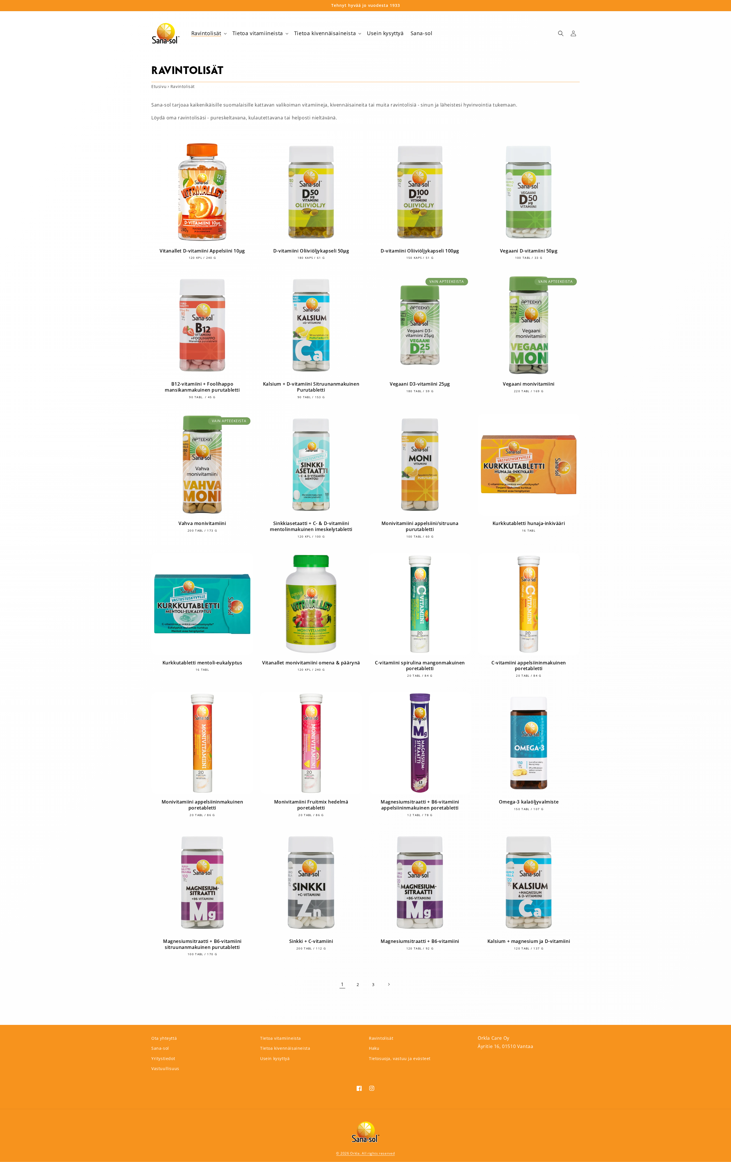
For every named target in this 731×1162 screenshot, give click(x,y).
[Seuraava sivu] (388, 984)
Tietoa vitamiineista (280, 1038)
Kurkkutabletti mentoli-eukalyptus (202, 663)
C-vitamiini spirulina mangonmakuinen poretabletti (420, 666)
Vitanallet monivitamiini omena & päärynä (311, 663)
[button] (208, 33)
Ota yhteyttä (164, 1038)
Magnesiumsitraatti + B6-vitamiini (420, 941)
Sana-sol (160, 1048)
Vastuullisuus (165, 1068)
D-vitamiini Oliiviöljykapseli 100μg (420, 251)
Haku (374, 1048)
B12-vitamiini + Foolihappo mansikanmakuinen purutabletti (202, 387)
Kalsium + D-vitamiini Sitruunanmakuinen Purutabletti (311, 387)
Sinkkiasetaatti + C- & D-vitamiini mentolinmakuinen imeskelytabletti (311, 526)
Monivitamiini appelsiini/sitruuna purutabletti (420, 526)
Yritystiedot (163, 1058)
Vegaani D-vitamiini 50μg (528, 251)
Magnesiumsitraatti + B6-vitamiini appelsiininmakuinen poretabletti (420, 805)
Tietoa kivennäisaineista (285, 1048)
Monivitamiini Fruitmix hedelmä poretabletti (311, 805)
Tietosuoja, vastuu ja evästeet (400, 1058)
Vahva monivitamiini (202, 523)
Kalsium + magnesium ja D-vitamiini (528, 941)
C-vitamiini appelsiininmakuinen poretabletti (528, 666)
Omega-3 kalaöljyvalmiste (529, 802)
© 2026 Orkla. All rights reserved (365, 1153)
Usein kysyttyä (275, 1058)
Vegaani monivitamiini (529, 384)
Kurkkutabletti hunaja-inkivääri (529, 523)
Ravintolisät (381, 1038)
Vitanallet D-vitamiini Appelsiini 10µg (202, 251)
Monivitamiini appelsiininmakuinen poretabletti (202, 805)
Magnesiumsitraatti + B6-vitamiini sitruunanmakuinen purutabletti (202, 944)
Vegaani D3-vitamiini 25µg (420, 384)
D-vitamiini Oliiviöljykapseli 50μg (311, 251)
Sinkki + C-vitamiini (311, 941)
